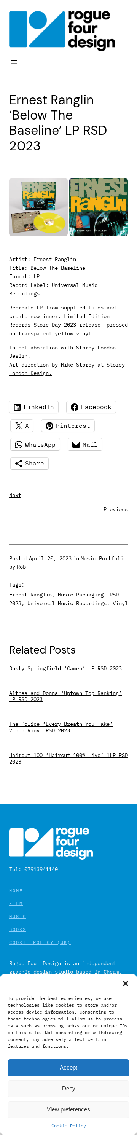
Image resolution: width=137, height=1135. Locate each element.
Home (16, 890)
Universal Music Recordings (67, 603)
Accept (68, 1067)
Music (17, 916)
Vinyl (120, 603)
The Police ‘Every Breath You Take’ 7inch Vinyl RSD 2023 (61, 727)
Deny (68, 1088)
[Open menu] (13, 61)
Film (16, 903)
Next (15, 495)
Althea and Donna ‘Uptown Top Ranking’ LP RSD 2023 (65, 696)
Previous (116, 509)
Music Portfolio (103, 558)
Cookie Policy (68, 1126)
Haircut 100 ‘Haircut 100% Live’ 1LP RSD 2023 (68, 758)
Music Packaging (81, 594)
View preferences (68, 1109)
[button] (125, 983)
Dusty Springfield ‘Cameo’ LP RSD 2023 (65, 668)
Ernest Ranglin (30, 594)
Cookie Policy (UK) (40, 942)
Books (17, 929)
